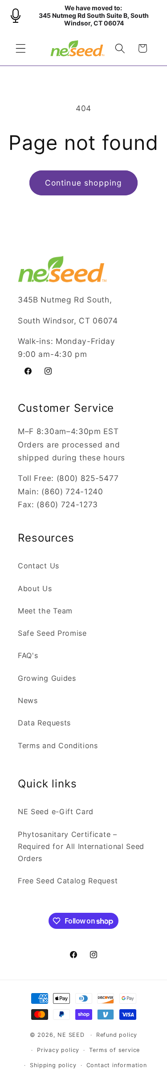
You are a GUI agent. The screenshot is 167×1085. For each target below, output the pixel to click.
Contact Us (38, 565)
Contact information (116, 1065)
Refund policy (116, 1034)
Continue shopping (83, 182)
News (28, 700)
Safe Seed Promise (52, 633)
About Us (35, 588)
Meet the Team (45, 610)
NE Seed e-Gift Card (56, 811)
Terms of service (114, 1050)
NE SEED (71, 1034)
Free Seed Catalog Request (68, 880)
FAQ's (28, 655)
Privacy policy (58, 1050)
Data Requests (44, 722)
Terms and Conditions (58, 745)
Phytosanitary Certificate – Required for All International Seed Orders (81, 846)
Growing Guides (47, 678)
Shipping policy (53, 1065)
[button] (20, 48)
